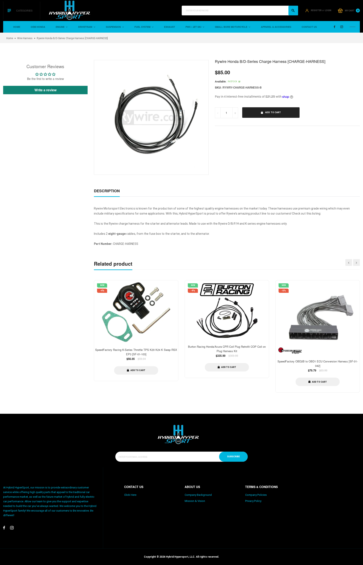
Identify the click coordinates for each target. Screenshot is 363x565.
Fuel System (142, 26)
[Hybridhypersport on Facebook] (334, 26)
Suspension (113, 26)
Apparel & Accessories (276, 26)
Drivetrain (85, 26)
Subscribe (233, 456)
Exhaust (169, 26)
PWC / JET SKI (193, 26)
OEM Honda (38, 26)
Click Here (130, 494)
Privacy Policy (253, 501)
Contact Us (309, 26)
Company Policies (256, 494)
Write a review (45, 90)
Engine (60, 26)
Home (16, 26)
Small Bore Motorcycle (231, 26)
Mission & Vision (195, 501)
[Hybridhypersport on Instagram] (341, 26)
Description (107, 191)
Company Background (198, 494)
